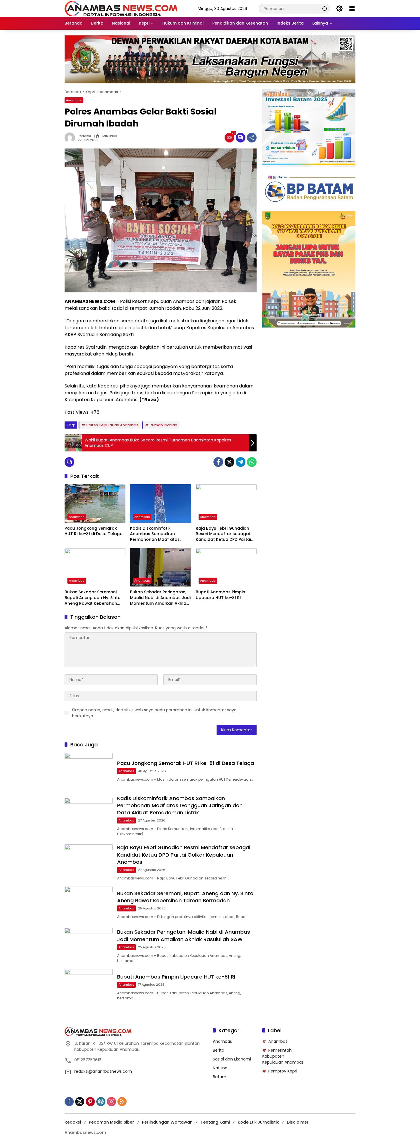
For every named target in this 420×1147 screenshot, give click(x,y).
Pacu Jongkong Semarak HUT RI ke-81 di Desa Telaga (94, 531)
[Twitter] (229, 462)
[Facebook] (218, 462)
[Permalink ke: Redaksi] (71, 137)
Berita (218, 1050)
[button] (324, 8)
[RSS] (122, 1101)
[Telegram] (240, 462)
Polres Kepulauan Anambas (112, 425)
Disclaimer (298, 1122)
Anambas (74, 100)
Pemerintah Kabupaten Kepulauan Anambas (283, 1056)
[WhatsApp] (252, 462)
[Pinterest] (90, 1101)
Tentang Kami (215, 1122)
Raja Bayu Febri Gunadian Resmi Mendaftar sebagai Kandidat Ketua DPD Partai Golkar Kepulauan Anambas (225, 534)
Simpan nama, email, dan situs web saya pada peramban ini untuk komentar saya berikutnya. (154, 713)
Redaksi (84, 136)
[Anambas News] (121, 8)
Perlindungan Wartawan (167, 1122)
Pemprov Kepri (282, 1071)
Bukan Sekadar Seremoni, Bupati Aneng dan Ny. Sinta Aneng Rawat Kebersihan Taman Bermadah (93, 597)
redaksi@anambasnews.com (103, 1071)
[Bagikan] (252, 137)
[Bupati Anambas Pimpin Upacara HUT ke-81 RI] (226, 567)
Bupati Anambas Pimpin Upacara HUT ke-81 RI (220, 594)
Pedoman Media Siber (111, 1122)
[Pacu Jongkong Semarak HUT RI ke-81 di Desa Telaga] (95, 503)
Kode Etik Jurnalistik (258, 1122)
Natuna (220, 1068)
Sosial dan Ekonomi (232, 1059)
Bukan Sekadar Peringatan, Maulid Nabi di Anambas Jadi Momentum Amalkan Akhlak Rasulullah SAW (160, 597)
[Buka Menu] (352, 8)
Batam (219, 1077)
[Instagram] (111, 1101)
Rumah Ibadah (163, 425)
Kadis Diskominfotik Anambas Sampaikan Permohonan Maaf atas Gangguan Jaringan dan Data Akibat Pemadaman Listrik (156, 534)
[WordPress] (100, 1101)
